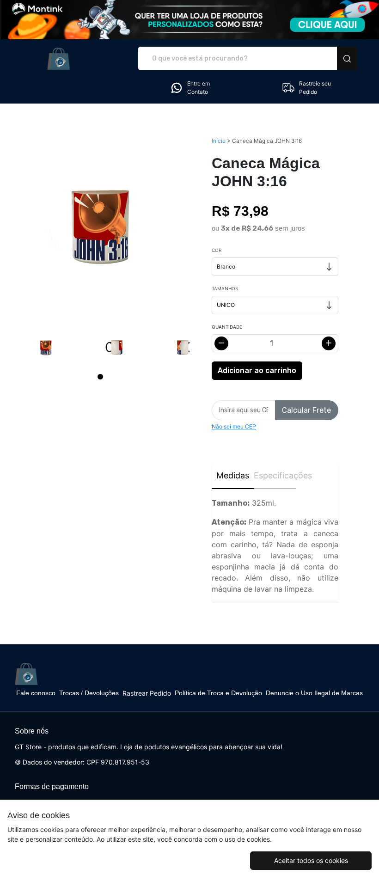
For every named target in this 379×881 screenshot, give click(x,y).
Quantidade (227, 327)
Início (219, 140)
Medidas (232, 475)
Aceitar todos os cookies (311, 860)
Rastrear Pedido (146, 693)
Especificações (275, 475)
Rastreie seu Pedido (315, 87)
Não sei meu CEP (234, 426)
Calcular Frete (306, 410)
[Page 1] (100, 376)
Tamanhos (225, 288)
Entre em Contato (198, 87)
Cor (216, 250)
